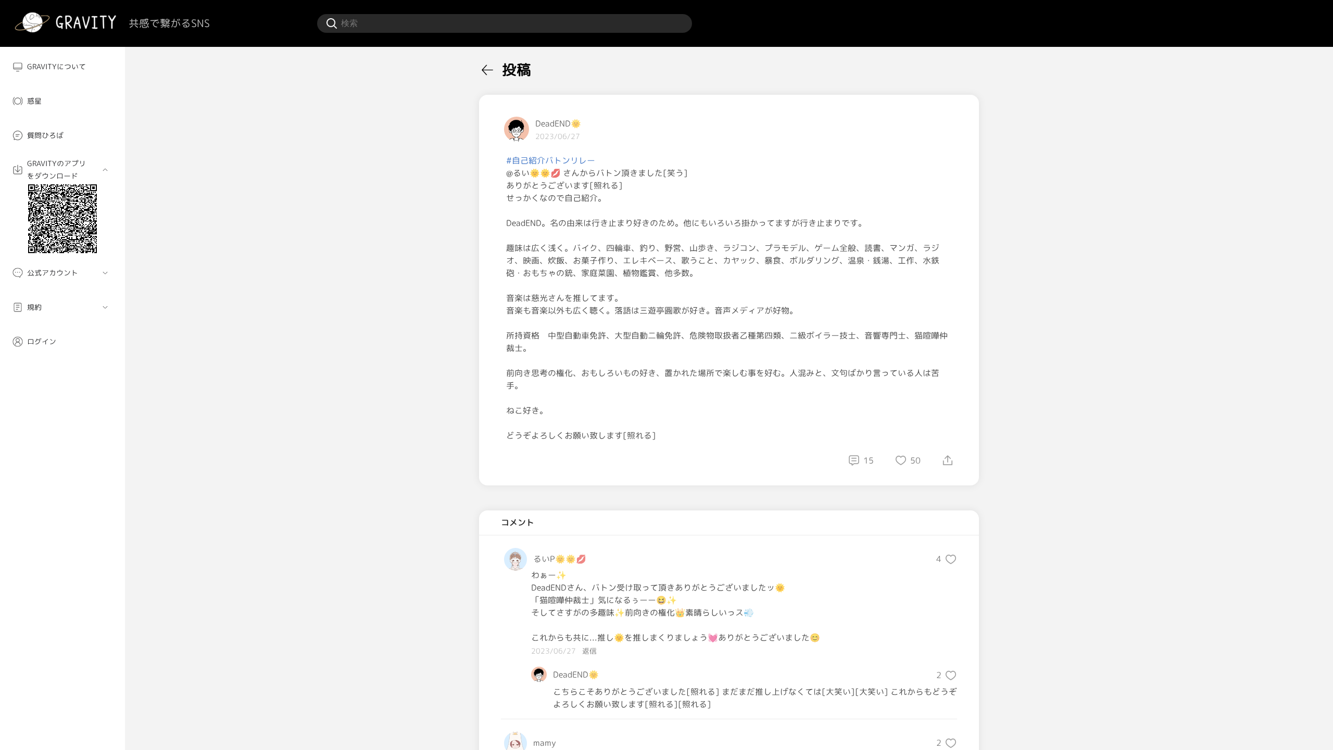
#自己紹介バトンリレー (550, 160)
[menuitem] (62, 66)
